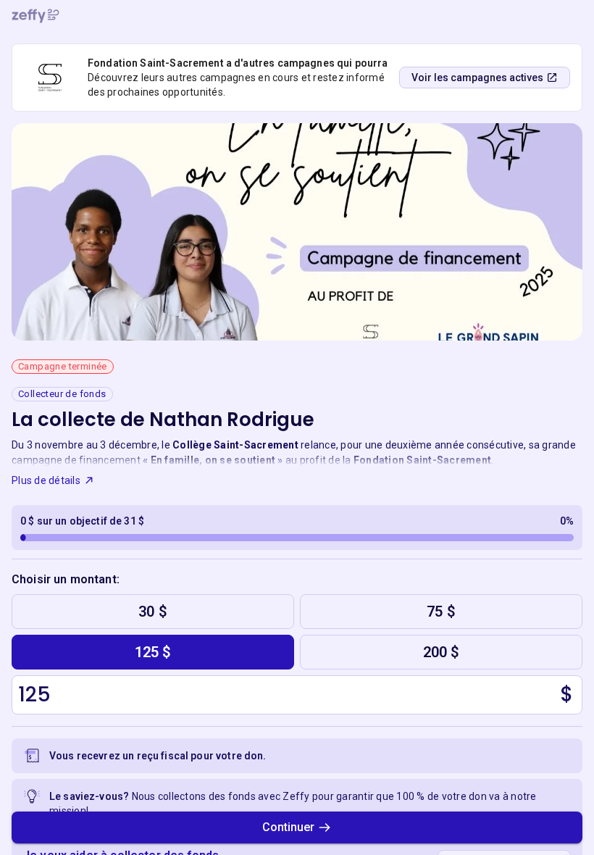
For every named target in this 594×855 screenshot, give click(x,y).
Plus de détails (46, 480)
